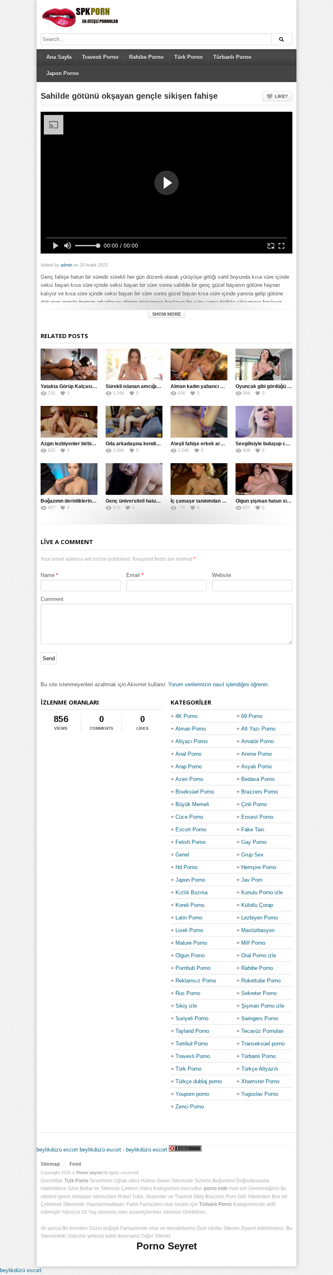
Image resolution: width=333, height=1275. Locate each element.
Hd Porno (186, 867)
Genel (182, 855)
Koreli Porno (189, 905)
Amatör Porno (257, 741)
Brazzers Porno (259, 792)
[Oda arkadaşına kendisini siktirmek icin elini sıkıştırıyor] (134, 421)
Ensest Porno (257, 817)
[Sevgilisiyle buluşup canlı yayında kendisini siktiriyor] (264, 421)
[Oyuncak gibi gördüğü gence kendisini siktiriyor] (264, 364)
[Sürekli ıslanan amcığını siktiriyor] (134, 364)
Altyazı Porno (191, 741)
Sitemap (50, 1164)
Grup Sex (252, 855)
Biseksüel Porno (194, 792)
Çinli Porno (254, 804)
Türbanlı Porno (232, 57)
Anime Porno (256, 754)
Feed (75, 1164)
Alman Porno (190, 729)
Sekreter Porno (259, 993)
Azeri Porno (189, 779)
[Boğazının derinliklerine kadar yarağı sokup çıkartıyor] (69, 479)
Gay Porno (253, 842)
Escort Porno (190, 829)
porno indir (216, 1188)
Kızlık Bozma (191, 892)
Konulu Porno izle (262, 892)
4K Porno (186, 716)
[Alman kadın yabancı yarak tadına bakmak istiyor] (199, 364)
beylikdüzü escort (57, 1150)
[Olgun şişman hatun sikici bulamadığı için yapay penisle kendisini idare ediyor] (264, 479)
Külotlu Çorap (257, 905)
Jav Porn (251, 880)
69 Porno (251, 716)
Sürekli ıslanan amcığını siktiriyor (144, 386)
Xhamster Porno (260, 1081)
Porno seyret (89, 1172)
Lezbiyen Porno (259, 918)
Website (221, 575)
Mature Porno (191, 943)
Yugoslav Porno (259, 1094)
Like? (281, 96)
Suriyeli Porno (191, 1018)
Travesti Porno (100, 57)
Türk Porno (188, 57)
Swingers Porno (259, 1018)
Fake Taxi (252, 829)
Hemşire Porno (258, 867)
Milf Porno (253, 943)
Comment (52, 599)
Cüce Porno (189, 817)
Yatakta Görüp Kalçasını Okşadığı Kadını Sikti (93, 386)
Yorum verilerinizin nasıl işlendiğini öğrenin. (218, 684)
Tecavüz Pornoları (262, 1031)
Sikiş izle (186, 1006)
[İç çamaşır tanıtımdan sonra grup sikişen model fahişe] (199, 479)
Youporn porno (192, 1094)
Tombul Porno (191, 1044)
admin (66, 264)
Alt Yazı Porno (258, 729)
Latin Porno (188, 918)
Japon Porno (62, 73)
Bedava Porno (258, 779)
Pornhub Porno (192, 968)
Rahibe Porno (146, 57)
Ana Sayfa (58, 57)
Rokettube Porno (261, 981)
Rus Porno (187, 993)
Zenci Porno (189, 1107)
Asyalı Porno (256, 766)
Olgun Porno (190, 955)
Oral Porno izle (258, 955)
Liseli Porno (189, 930)
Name (47, 575)
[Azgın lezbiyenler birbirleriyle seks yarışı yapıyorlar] (69, 421)
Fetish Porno (190, 842)
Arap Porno (188, 766)
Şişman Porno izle (262, 1006)
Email (133, 575)
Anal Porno (188, 754)
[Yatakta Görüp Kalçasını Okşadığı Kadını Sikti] (69, 364)
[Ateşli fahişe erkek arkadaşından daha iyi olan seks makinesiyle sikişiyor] (199, 421)
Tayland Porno (192, 1031)
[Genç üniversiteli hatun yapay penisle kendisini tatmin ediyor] (134, 479)
